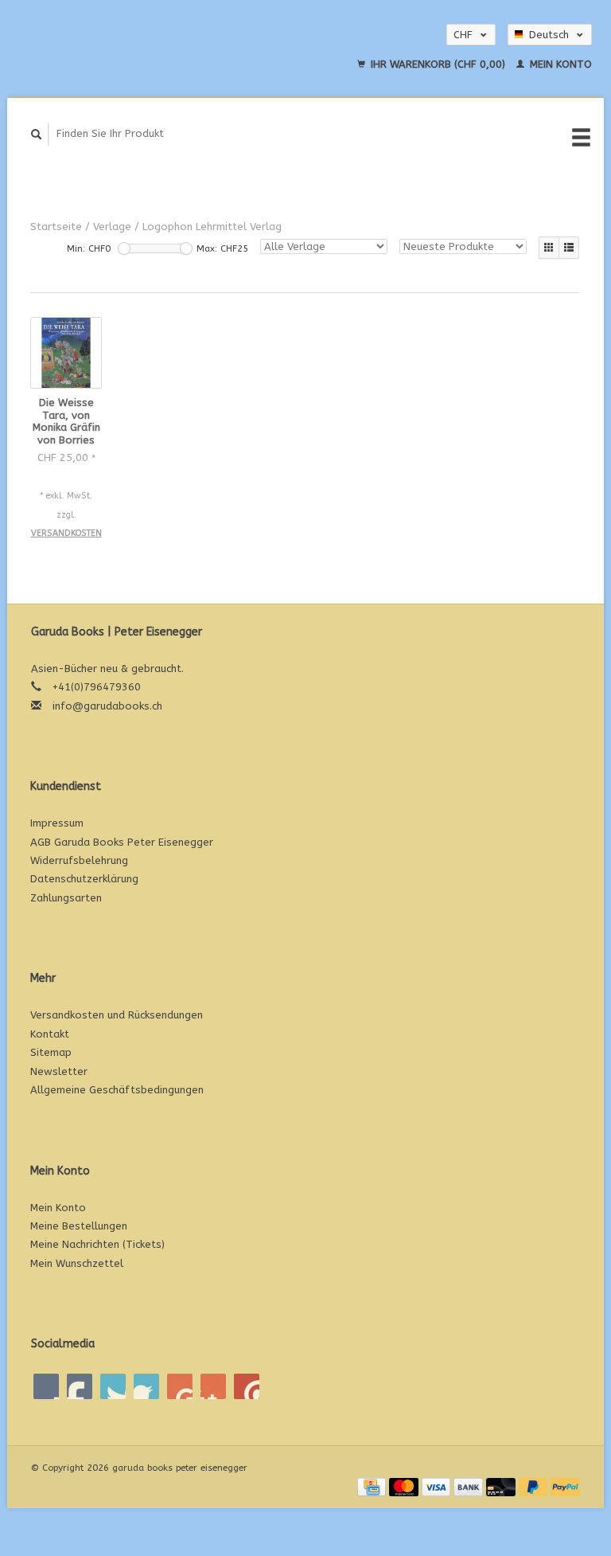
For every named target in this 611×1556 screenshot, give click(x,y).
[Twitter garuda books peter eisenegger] (79, 1386)
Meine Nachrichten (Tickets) (97, 1244)
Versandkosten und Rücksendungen (116, 1015)
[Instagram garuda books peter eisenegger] (246, 1386)
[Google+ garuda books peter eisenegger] (113, 1386)
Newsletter (59, 1071)
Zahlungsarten (66, 898)
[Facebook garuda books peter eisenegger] (46, 1386)
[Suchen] (37, 134)
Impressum (57, 823)
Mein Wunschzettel (76, 1263)
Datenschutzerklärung (84, 879)
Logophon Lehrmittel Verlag (212, 227)
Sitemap (51, 1052)
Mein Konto (559, 64)
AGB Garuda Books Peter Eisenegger (121, 842)
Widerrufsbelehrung (79, 860)
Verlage (112, 227)
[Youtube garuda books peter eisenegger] (180, 1386)
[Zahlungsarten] (373, 1486)
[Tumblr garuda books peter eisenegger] (213, 1386)
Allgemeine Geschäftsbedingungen (117, 1090)
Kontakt (49, 1034)
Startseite (56, 227)
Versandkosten (66, 533)
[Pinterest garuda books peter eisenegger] (146, 1386)
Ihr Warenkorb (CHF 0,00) (438, 64)
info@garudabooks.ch (107, 706)
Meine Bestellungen (78, 1226)
